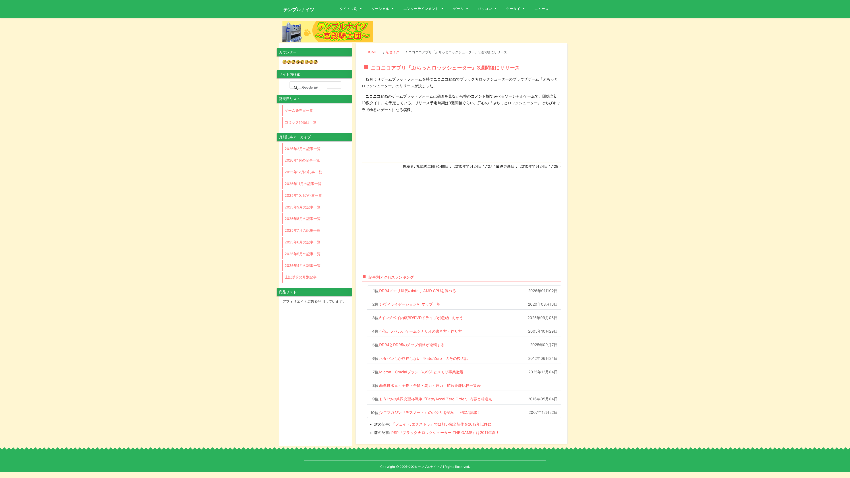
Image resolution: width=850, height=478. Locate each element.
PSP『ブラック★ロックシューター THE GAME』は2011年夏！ (445, 432)
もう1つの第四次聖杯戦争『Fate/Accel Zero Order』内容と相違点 (435, 399)
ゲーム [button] (458, 8)
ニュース (541, 8)
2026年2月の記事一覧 (303, 148)
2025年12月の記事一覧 (303, 172)
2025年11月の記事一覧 (303, 183)
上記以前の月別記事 (301, 277)
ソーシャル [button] (380, 8)
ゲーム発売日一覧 (299, 110)
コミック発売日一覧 (301, 122)
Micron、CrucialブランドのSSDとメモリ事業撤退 (421, 372)
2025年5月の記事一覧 (303, 254)
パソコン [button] (485, 8)
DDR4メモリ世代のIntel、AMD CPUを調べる (417, 291)
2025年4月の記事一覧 (303, 265)
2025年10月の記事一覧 (303, 195)
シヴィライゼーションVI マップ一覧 (409, 304)
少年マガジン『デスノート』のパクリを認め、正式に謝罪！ (430, 412)
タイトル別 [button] (349, 8)
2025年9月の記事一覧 (303, 207)
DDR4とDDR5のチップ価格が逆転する (411, 345)
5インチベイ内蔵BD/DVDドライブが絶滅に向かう (421, 318)
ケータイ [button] (513, 8)
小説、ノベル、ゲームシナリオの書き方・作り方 (420, 331)
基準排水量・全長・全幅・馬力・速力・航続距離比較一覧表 (430, 385)
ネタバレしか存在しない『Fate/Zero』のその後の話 (423, 358)
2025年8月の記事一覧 (303, 218)
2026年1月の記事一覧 (302, 160)
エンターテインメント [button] (421, 8)
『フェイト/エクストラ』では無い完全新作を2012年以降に (441, 424)
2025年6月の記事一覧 (303, 242)
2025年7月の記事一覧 (302, 230)
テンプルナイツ (298, 9)
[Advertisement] (473, 31)
